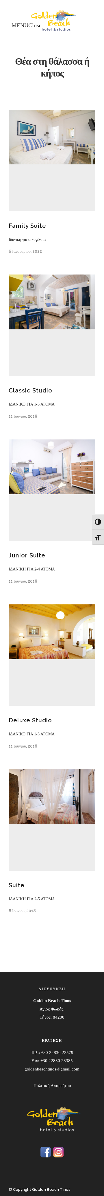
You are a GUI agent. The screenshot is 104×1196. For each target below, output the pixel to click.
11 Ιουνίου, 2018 (23, 416)
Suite (17, 885)
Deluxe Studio (30, 720)
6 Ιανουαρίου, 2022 (25, 251)
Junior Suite (27, 555)
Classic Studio (30, 390)
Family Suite (27, 225)
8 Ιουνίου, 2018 (22, 910)
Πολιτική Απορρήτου (52, 1085)
